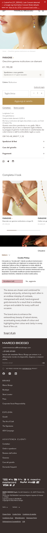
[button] (6, 255)
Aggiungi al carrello (23, 101)
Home (5, 51)
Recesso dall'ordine (10, 453)
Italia (4, 507)
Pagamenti (7, 154)
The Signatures (8, 426)
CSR (23, 521)
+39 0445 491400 (9, 351)
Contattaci (7, 108)
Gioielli (5, 417)
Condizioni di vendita (29, 514)
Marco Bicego (8, 385)
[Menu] (4, 10)
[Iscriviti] (43, 363)
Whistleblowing (20, 518)
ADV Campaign (8, 431)
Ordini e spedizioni (9, 448)
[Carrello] (43, 11)
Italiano (15, 507)
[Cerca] (37, 11)
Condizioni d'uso (8, 518)
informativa (26, 368)
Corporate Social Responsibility (14, 404)
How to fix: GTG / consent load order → (24, 7)
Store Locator (19, 108)
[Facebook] (4, 373)
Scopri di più (10, 333)
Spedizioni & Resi (10, 141)
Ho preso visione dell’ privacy (21, 368)
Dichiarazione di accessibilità (12, 521)
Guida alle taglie (39, 87)
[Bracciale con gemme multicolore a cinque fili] (20, 198)
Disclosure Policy (31, 518)
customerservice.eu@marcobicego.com (17, 347)
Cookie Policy (16, 514)
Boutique (6, 390)
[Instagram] (10, 373)
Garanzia (6, 458)
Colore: (5, 82)
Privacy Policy (7, 514)
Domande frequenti (10, 467)
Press (4, 399)
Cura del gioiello (9, 147)
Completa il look (12, 175)
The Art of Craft (8, 421)
